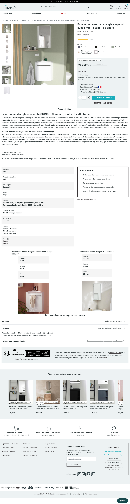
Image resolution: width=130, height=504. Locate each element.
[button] (65, 322)
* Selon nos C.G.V (38, 494)
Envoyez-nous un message (113, 451)
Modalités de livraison (30, 455)
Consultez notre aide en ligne (113, 455)
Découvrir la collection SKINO (86, 199)
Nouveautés (92, 13)
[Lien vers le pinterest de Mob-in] (89, 474)
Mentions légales (77, 494)
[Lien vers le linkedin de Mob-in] (93, 474)
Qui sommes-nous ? (8, 448)
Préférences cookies (91, 494)
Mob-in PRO (121, 13)
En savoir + (103, 358)
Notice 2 (6, 244)
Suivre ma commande (30, 448)
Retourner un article (29, 451)
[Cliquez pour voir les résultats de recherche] (88, 6)
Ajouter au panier (103, 98)
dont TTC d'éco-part (100, 65)
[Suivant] (125, 399)
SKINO (79, 31)
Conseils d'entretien (51, 448)
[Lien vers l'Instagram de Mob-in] (79, 474)
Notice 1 (6, 241)
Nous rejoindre (6, 455)
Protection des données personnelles (57, 494)
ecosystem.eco (71, 355)
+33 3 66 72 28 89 (113, 462)
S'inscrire (74, 464)
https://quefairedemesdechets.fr (26, 359)
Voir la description (83, 34)
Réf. (85, 31)
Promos (64, 13)
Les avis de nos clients (8, 451)
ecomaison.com (115, 353)
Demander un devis (103, 103)
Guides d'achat (49, 451)
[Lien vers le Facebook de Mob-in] (84, 474)
